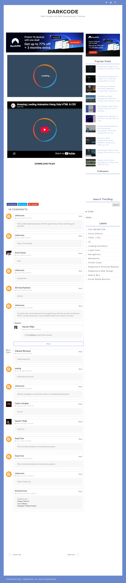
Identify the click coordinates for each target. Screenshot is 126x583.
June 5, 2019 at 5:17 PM (23, 255)
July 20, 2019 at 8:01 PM (24, 371)
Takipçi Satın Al (23, 501)
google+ (34, 204)
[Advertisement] (44, 184)
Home (88, 217)
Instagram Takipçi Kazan (26, 506)
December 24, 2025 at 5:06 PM (26, 493)
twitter (23, 204)
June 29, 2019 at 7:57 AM (24, 353)
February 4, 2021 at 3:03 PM (25, 476)
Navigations (94, 254)
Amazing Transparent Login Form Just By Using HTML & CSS (107, 78)
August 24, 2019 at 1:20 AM (24, 406)
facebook (12, 204)
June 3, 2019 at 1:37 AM (23, 238)
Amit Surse (20, 253)
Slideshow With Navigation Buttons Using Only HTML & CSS (108, 98)
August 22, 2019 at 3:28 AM (32, 329)
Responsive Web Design (100, 271)
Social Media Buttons (99, 279)
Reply (80, 216)
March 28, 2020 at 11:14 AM (24, 423)
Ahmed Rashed (22, 288)
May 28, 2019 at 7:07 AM (24, 218)
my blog (31, 335)
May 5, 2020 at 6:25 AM (23, 441)
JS (89, 242)
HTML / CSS (94, 238)
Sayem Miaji (21, 421)
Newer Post (17, 554)
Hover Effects (95, 234)
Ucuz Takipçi (22, 504)
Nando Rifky (28, 327)
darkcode (63, 12)
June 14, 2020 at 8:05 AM (24, 458)
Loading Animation (98, 246)
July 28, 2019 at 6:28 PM (24, 388)
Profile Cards (95, 263)
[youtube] (111, 2)
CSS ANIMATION (96, 229)
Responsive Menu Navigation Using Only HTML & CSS (108, 162)
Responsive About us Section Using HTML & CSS (107, 118)
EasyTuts (19, 438)
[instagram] (106, 2)
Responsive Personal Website (103, 267)
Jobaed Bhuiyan (23, 351)
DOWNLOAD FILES (45, 163)
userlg (18, 368)
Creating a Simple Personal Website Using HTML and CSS (107, 88)
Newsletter (94, 258)
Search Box (94, 275)
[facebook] (115, 2)
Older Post (71, 554)
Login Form (94, 250)
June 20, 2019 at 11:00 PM (24, 308)
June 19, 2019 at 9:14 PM (24, 290)
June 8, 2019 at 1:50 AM (23, 273)
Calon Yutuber (22, 403)
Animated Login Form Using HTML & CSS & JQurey (107, 108)
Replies (18, 323)
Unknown (19, 215)
